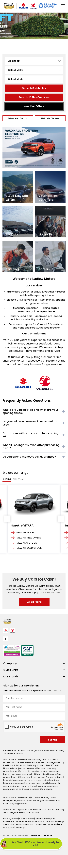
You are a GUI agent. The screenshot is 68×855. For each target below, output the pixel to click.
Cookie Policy (26, 818)
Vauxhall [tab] (19, 479)
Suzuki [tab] (6, 479)
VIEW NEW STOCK (27, 542)
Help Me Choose (50, 118)
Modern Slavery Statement (30, 821)
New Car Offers (34, 106)
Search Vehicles (34, 88)
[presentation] (7, 519)
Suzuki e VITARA (22, 525)
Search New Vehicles (34, 97)
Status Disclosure (25, 824)
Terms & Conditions (46, 824)
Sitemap (20, 827)
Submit (52, 739)
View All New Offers (29, 537)
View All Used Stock (29, 548)
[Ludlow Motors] (8, 5)
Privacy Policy (10, 818)
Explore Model (25, 532)
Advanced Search (18, 118)
